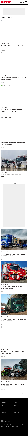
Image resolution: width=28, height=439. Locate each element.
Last (26, 394)
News (15, 405)
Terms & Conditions (5, 409)
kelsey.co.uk (15, 429)
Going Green (17, 409)
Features (16, 416)
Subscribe (21, 2)
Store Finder (3, 416)
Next (24, 394)
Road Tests (16, 412)
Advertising (3, 412)
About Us (3, 405)
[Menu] (26, 2)
